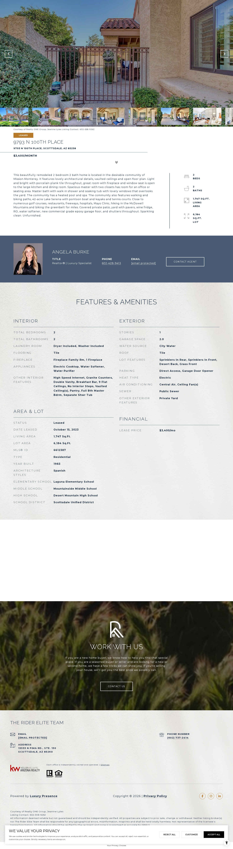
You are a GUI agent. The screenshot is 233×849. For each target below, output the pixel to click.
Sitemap (105, 764)
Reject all (169, 834)
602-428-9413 (111, 263)
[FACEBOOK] (202, 796)
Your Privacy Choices (116, 845)
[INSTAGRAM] (211, 796)
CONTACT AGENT (185, 261)
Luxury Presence (44, 796)
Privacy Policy (155, 796)
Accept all (214, 834)
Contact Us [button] (116, 686)
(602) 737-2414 (178, 737)
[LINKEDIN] (219, 796)
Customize (191, 834)
